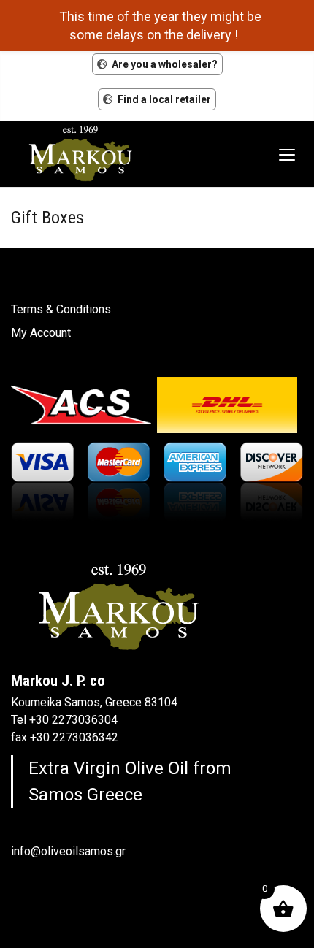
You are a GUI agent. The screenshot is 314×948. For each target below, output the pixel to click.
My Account (41, 333)
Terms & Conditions (61, 309)
